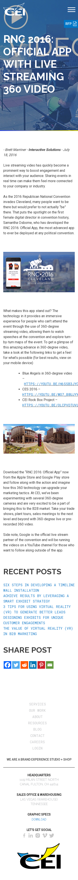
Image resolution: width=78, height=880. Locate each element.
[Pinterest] (41, 665)
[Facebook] (7, 665)
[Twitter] (16, 665)
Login (37, 748)
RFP (68, 24)
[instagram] (38, 835)
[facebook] (24, 835)
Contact (37, 735)
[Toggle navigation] (71, 7)
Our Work (37, 710)
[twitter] (52, 835)
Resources (37, 723)
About (37, 716)
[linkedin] (30, 835)
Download (39, 819)
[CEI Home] (14, 8)
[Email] (50, 665)
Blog (37, 729)
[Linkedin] (33, 665)
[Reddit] (24, 665)
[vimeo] (45, 835)
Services (37, 704)
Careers (37, 742)
